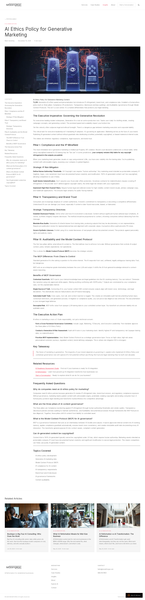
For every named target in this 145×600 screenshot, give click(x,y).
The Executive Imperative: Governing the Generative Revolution (13, 105)
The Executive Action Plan (13, 147)
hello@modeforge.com (105, 569)
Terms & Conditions (123, 597)
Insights (105, 5)
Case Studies (95, 5)
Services (84, 5)
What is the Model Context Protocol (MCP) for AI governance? (15, 174)
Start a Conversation (126, 5)
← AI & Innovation (10, 19)
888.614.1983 (102, 573)
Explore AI (54, 584)
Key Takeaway (9, 150)
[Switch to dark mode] (138, 4)
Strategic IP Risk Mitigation (15, 117)
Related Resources (11, 153)
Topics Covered (10, 186)
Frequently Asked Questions (14, 157)
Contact (53, 587)
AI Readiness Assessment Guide (47, 368)
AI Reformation (41, 372)
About (113, 5)
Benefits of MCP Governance (16, 143)
